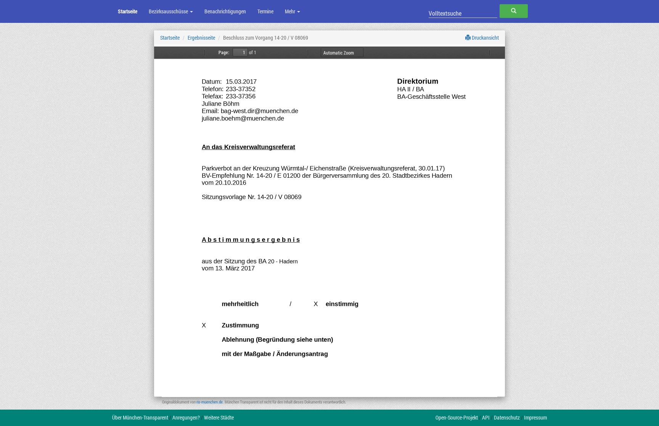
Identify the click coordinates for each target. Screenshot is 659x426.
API (486, 417)
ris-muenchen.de (209, 402)
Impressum (535, 417)
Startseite (127, 11)
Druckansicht (485, 37)
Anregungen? (186, 417)
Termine (265, 11)
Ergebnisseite (201, 37)
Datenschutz (507, 417)
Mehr (290, 11)
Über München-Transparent (140, 417)
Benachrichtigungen (225, 11)
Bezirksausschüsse (169, 11)
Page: (224, 52)
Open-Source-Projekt (457, 417)
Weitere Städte (219, 417)
